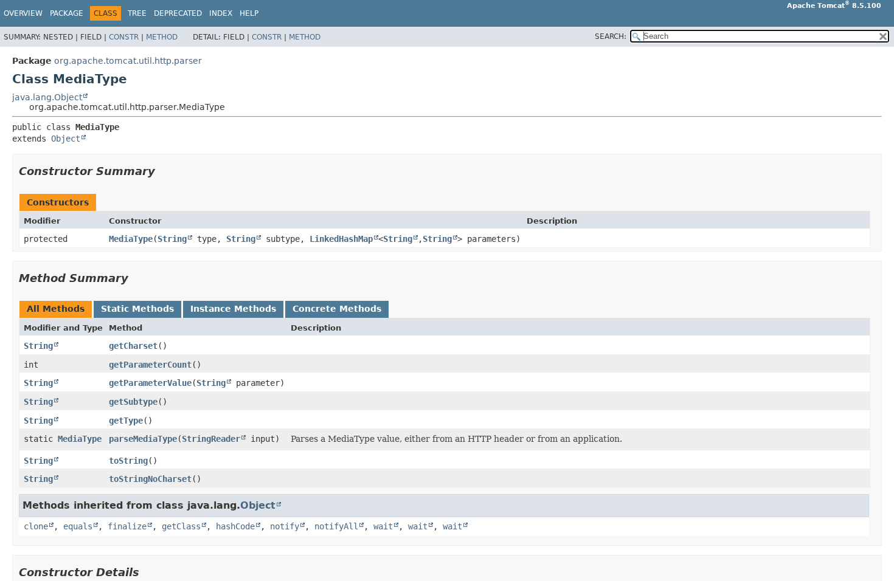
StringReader (211, 439)
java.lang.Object (47, 97)
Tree (137, 13)
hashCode (235, 526)
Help (249, 13)
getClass (181, 526)
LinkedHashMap (341, 239)
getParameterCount (150, 365)
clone (36, 526)
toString (128, 461)
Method (162, 37)
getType (126, 420)
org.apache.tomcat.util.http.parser (128, 61)
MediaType (131, 239)
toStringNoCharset (150, 479)
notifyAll (336, 526)
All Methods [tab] (56, 309)
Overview (23, 13)
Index (220, 13)
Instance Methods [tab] (233, 309)
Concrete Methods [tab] (337, 309)
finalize (127, 526)
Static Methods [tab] (137, 309)
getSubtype (133, 402)
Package (66, 13)
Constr (124, 37)
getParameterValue (150, 383)
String (172, 239)
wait (383, 526)
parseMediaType (143, 439)
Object (65, 138)
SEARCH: (610, 36)
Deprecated (178, 13)
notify (284, 526)
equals (77, 526)
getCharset (133, 346)
